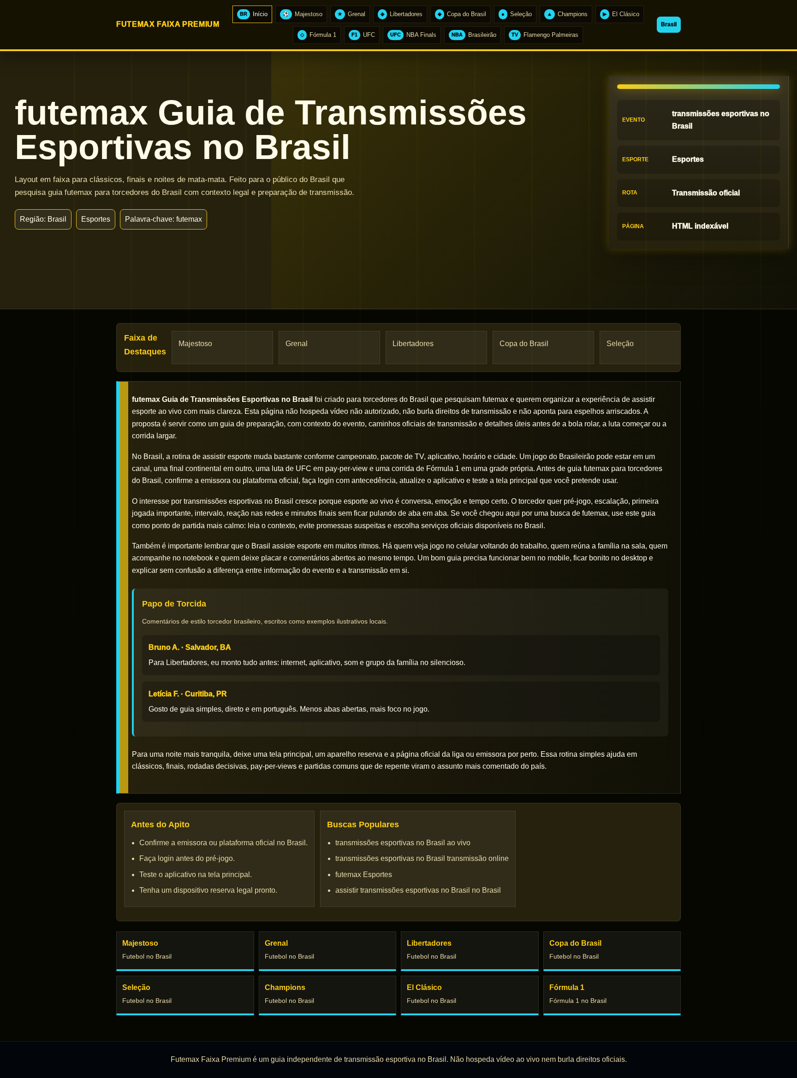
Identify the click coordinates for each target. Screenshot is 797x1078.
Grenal (351, 14)
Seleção (516, 14)
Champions (567, 14)
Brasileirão (474, 34)
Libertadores (401, 14)
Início (254, 14)
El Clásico (621, 14)
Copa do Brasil (462, 14)
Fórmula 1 (318, 34)
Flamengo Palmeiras (545, 34)
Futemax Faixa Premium (167, 24)
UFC (363, 34)
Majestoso (302, 14)
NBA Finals (413, 34)
